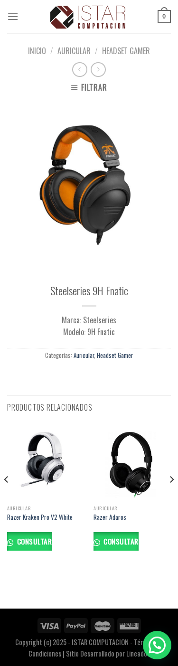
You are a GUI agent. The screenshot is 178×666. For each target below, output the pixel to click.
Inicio (37, 50)
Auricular (74, 50)
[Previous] (6, 498)
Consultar (33, 540)
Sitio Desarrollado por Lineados (108, 653)
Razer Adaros (110, 517)
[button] (157, 645)
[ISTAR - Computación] (88, 16)
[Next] (171, 498)
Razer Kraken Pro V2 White (40, 517)
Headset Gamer (126, 50)
